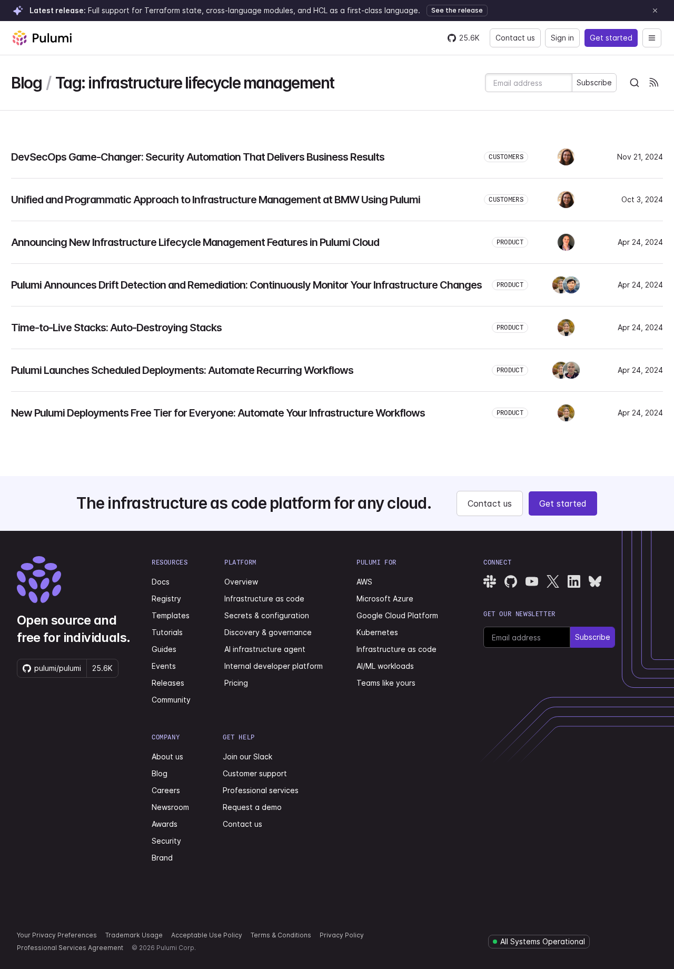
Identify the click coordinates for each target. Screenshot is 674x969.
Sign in (562, 37)
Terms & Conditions (281, 935)
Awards (164, 823)
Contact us (515, 37)
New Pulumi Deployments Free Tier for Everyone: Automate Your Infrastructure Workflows (218, 413)
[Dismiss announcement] (655, 10)
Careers (166, 790)
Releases (168, 682)
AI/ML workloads (385, 665)
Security (166, 840)
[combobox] (634, 82)
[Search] (634, 82)
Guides (164, 649)
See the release (457, 10)
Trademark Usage (134, 935)
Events (164, 665)
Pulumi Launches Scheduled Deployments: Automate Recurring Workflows (182, 370)
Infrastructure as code (264, 598)
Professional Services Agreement (70, 948)
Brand (162, 857)
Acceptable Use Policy (206, 935)
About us (167, 756)
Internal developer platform (273, 665)
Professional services (261, 790)
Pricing (236, 682)
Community (171, 699)
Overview (241, 581)
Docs (161, 581)
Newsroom (170, 807)
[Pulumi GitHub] (510, 581)
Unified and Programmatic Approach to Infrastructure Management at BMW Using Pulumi (215, 199)
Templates (171, 615)
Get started (611, 37)
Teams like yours (385, 682)
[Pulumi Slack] (489, 581)
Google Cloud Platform (397, 615)
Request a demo (252, 807)
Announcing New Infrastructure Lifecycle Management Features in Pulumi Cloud (195, 242)
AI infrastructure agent (264, 649)
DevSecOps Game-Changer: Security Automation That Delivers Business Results (197, 157)
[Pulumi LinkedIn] (574, 581)
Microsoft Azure (384, 598)
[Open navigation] (651, 37)
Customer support (255, 773)
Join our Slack (247, 756)
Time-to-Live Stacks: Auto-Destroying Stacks (116, 327)
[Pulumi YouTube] (532, 581)
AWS (364, 581)
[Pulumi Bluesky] (595, 581)
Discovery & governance (268, 632)
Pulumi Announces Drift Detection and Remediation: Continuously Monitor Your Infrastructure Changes (246, 285)
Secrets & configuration (266, 615)
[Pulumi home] (42, 38)
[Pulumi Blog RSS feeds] (653, 82)
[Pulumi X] (553, 581)
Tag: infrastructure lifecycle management (194, 83)
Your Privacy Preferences (57, 935)
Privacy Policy (342, 935)
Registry (166, 598)
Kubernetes (377, 632)
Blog (26, 83)
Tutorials (167, 632)
